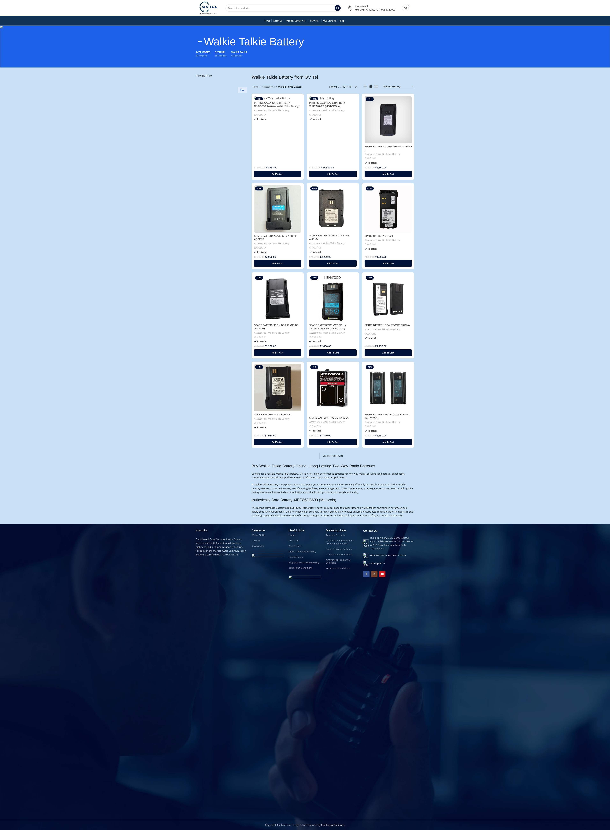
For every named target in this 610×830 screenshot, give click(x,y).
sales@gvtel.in (377, 563)
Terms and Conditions (300, 567)
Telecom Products (335, 535)
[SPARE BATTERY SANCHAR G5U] (277, 387)
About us (293, 540)
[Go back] (200, 41)
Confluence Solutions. (333, 824)
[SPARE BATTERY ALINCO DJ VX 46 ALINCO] (333, 208)
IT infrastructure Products (340, 554)
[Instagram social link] (374, 574)
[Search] (338, 8)
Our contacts (296, 546)
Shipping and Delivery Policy (304, 562)
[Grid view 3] (370, 86)
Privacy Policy (296, 556)
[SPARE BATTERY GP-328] (388, 209)
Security (256, 540)
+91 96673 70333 (397, 555)
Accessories (268, 86)
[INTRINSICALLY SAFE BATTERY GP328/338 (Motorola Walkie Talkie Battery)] (277, 98)
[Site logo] (207, 7)
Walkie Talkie (258, 535)
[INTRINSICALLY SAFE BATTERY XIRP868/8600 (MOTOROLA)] (333, 98)
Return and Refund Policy (302, 551)
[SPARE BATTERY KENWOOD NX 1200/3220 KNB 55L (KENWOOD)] (333, 298)
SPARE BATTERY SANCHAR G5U (273, 414)
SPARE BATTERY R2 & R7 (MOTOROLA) (387, 325)
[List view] (365, 86)
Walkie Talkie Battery (278, 110)
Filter (242, 90)
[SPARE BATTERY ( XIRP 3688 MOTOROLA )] (388, 119)
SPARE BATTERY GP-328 (379, 235)
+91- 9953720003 (386, 9)
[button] (277, 174)
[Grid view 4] (376, 86)
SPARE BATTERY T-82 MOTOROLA (328, 417)
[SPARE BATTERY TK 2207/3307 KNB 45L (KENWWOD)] (388, 387)
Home (255, 86)
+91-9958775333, (365, 9)
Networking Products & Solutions (338, 561)
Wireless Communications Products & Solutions (340, 542)
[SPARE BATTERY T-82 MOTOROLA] (333, 389)
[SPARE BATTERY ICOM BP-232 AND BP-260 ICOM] (277, 298)
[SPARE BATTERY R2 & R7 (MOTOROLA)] (388, 298)
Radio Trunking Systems (339, 549)
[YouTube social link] (382, 574)
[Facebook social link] (366, 574)
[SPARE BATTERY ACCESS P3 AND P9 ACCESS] (277, 209)
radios (362, 473)
